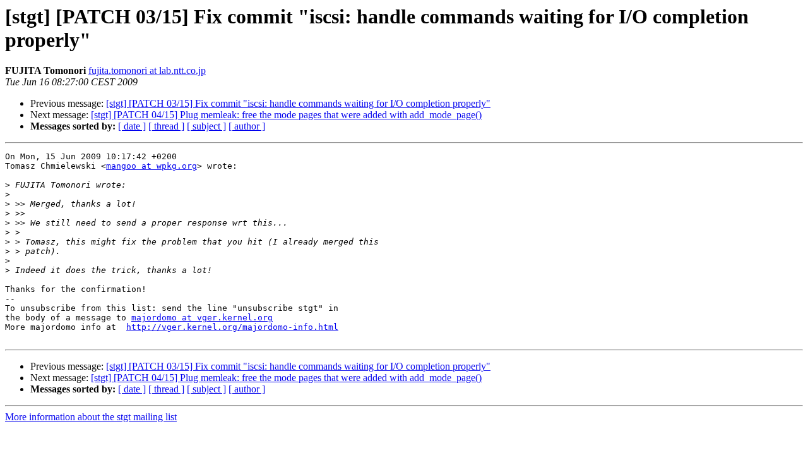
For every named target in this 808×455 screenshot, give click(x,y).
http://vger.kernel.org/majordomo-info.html (232, 327)
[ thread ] (166, 126)
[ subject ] (206, 126)
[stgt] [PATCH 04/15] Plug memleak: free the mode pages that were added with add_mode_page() (286, 114)
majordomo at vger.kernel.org (202, 317)
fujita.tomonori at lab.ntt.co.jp (147, 70)
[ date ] (132, 126)
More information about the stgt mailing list (91, 416)
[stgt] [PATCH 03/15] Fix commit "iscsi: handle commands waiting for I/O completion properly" (298, 103)
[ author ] (247, 126)
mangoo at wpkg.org (151, 166)
